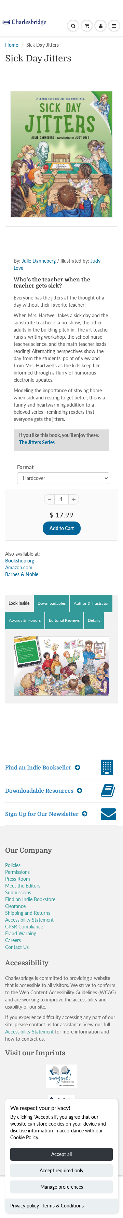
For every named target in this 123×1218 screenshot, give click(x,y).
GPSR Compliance (24, 926)
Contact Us (17, 947)
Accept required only (61, 1170)
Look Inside (19, 603)
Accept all (61, 1154)
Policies (12, 865)
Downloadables (52, 603)
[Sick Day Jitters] (61, 154)
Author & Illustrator (91, 603)
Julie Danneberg (39, 261)
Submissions (18, 892)
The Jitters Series (37, 442)
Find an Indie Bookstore (30, 899)
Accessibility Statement (29, 920)
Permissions (17, 872)
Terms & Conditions (63, 1205)
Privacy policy (24, 1205)
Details (94, 620)
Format (25, 467)
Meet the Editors (22, 886)
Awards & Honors (25, 620)
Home (11, 45)
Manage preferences (61, 1187)
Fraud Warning (20, 933)
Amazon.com (18, 567)
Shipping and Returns (27, 913)
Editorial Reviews (64, 620)
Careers (13, 940)
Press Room (17, 879)
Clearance (15, 906)
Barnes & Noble (21, 574)
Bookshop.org (19, 560)
